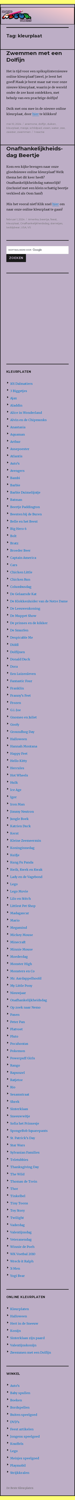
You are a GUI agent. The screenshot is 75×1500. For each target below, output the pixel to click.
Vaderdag (17, 1225)
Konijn (15, 1331)
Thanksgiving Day (24, 1167)
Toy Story (17, 1210)
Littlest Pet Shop (23, 906)
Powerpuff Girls (22, 1058)
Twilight (17, 1218)
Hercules (17, 768)
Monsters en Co (22, 971)
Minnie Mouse (21, 949)
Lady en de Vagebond (26, 877)
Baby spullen (20, 1393)
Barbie (15, 485)
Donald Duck (20, 659)
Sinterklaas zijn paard (27, 1338)
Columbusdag (20, 587)
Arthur (15, 442)
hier (35, 114)
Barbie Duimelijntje (25, 492)
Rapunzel (17, 1073)
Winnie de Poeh (22, 1247)
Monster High (21, 964)
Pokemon (17, 1051)
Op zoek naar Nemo (25, 1007)
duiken (51, 123)
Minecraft (18, 942)
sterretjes (56, 223)
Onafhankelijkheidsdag (34, 223)
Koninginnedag (22, 848)
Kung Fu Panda (21, 862)
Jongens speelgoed (25, 1436)
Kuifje (14, 855)
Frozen (15, 703)
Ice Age (15, 790)
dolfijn (42, 123)
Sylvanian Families (25, 1152)
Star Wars (17, 1145)
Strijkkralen (19, 1473)
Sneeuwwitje (20, 1116)
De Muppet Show (23, 616)
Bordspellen (19, 1407)
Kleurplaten (19, 1309)
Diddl (14, 645)
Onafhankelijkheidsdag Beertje (34, 151)
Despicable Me (21, 637)
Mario (15, 920)
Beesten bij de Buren (26, 514)
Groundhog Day (22, 732)
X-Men (15, 1268)
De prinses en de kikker (29, 623)
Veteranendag (21, 1239)
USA (23, 227)
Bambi (15, 478)
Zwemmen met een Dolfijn (30, 1352)
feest (53, 219)
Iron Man (17, 804)
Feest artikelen (21, 1429)
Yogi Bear (17, 1276)
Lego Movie (19, 891)
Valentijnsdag (21, 1232)
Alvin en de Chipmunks (28, 420)
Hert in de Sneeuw (24, 1323)
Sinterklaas (19, 1109)
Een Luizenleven (23, 674)
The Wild (17, 1174)
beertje (44, 219)
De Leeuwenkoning (25, 608)
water (55, 127)
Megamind (18, 928)
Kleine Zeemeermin (25, 840)
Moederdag (19, 957)
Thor (14, 1189)
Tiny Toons (19, 1203)
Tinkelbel (17, 1196)
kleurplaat (12, 127)
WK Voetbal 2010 (22, 1254)
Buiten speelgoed (23, 1415)
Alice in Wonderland (26, 413)
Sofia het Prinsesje (24, 1123)
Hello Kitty (18, 761)
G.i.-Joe (15, 710)
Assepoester (19, 449)
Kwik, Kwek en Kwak (26, 869)
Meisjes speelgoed (24, 1458)
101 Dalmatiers (21, 384)
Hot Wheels (19, 775)
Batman (16, 500)
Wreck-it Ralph (21, 1261)
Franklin (17, 688)
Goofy (14, 724)
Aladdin (16, 405)
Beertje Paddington (25, 507)
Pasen (14, 1015)
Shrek (14, 1102)
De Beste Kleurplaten (19, 1488)
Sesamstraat (19, 1094)
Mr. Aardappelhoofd (25, 978)
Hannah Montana (23, 746)
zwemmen (24, 131)
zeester (11, 131)
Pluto (14, 1036)
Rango (15, 1065)
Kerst (14, 833)
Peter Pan (17, 1022)
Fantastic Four (21, 681)
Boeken (16, 1400)
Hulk (14, 782)
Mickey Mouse (21, 935)
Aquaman (17, 434)
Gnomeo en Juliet (23, 717)
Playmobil (18, 1465)
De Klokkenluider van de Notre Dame (39, 601)
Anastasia (17, 427)
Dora (14, 666)
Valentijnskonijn (23, 1345)
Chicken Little (21, 572)
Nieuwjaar (18, 993)
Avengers (17, 471)
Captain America (23, 558)
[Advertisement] (37, 316)
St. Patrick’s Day (22, 1138)
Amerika (33, 219)
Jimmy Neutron (22, 811)
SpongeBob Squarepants (29, 1131)
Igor (13, 797)
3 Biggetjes (18, 391)
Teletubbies (19, 1160)
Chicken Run (20, 579)
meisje (24, 127)
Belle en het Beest (24, 521)
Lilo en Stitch (20, 898)
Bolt (13, 536)
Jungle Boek (19, 819)
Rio (12, 1087)
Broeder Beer (20, 550)
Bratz (14, 543)
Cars (13, 565)
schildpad (36, 127)
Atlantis (16, 456)
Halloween (18, 739)
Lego (14, 884)
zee (62, 127)
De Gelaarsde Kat (23, 594)
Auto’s (15, 463)
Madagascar (19, 913)
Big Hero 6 (18, 529)
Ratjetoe (16, 1080)
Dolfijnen (17, 652)
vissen (46, 127)
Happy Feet (19, 753)
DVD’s (14, 1422)
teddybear (13, 227)
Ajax (13, 398)
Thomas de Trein (23, 1181)
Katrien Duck (20, 826)
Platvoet (16, 1029)
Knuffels (16, 1444)
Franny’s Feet (20, 695)
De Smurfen (19, 630)
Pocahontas (19, 1044)
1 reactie (39, 131)
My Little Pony (21, 986)
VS (29, 227)
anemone (31, 123)
